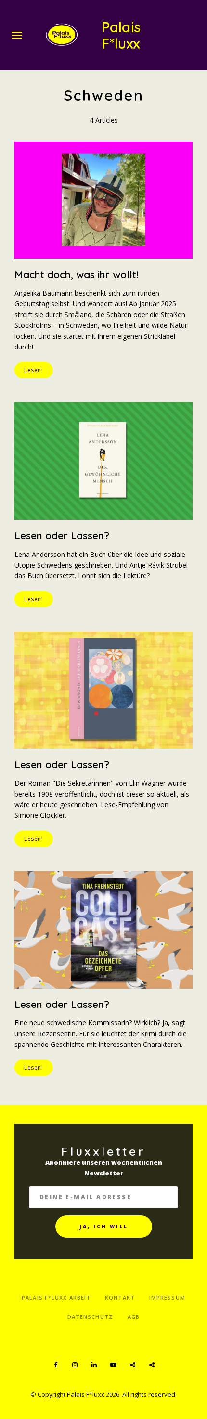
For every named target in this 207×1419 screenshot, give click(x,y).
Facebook (55, 1365)
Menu (17, 35)
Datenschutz (90, 1316)
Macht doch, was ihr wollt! (76, 274)
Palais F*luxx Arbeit (56, 1297)
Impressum (167, 1297)
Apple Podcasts (151, 1365)
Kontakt (120, 1297)
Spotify (132, 1365)
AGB (134, 1316)
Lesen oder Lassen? (61, 535)
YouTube (113, 1365)
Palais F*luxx (120, 35)
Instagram (74, 1365)
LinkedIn (94, 1365)
